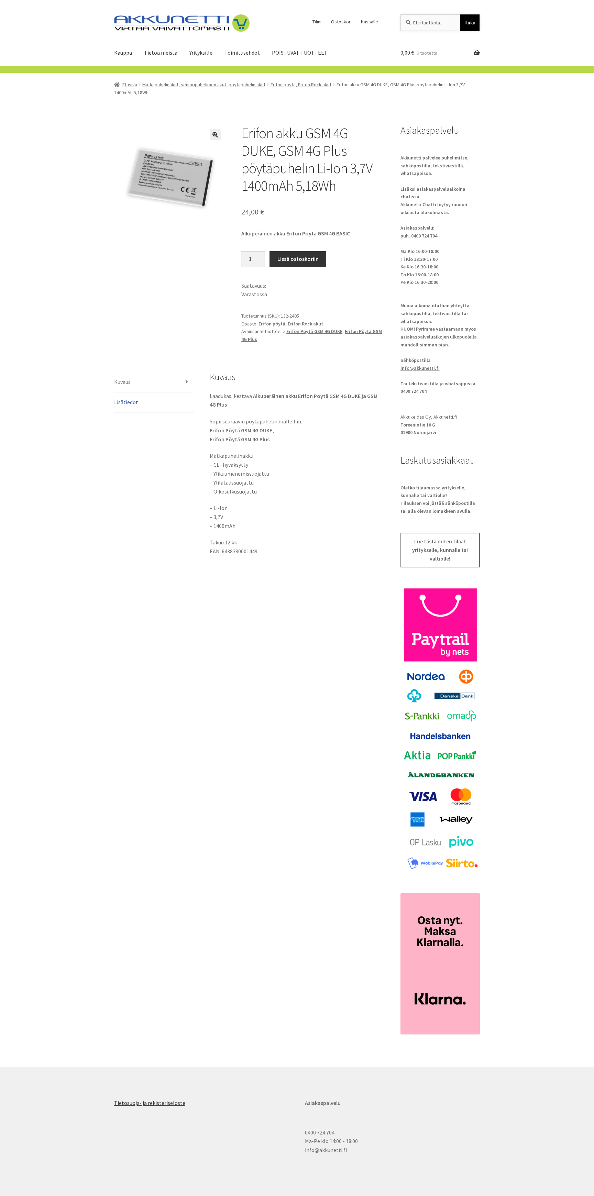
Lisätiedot (126, 402)
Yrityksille (200, 52)
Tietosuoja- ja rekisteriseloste (149, 1102)
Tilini (316, 22)
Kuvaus (122, 381)
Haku (469, 23)
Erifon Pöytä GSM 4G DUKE (314, 331)
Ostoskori (341, 22)
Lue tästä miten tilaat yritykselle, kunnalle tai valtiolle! (440, 550)
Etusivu (129, 84)
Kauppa (123, 52)
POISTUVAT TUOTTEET (300, 52)
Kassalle (369, 22)
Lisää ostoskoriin (298, 258)
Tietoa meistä (160, 52)
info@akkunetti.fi (420, 368)
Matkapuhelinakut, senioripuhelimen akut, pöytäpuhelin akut (203, 84)
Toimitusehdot (242, 52)
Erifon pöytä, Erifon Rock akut (301, 84)
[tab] (154, 382)
